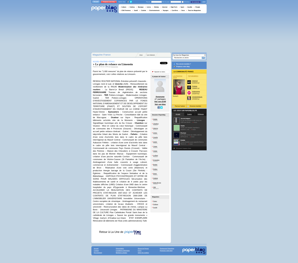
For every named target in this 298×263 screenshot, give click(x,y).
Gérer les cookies (143, 253)
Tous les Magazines (194, 10)
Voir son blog (160, 104)
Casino (189, 114)
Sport (182, 7)
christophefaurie (197, 97)
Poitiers (155, 169)
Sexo (183, 10)
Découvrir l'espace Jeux (183, 148)
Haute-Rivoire (157, 183)
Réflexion (201, 114)
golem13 (195, 81)
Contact (96, 250)
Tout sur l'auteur (180, 106)
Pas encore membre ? (183, 64)
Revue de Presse (143, 248)
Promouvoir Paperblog (167, 248)
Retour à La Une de (111, 231)
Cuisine (143, 10)
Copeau (194, 86)
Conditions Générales (123, 250)
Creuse (155, 133)
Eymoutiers (156, 160)
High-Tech (174, 7)
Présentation (120, 248)
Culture (123, 7)
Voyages (165, 10)
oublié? (204, 1)
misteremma (196, 91)
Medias (156, 7)
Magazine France (102, 54)
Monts (155, 173)
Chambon (156, 124)
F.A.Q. (140, 250)
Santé (136, 10)
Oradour (155, 178)
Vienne (155, 146)
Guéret (155, 142)
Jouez (195, 122)
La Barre (155, 155)
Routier (155, 164)
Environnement (154, 10)
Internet (164, 7)
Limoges (155, 128)
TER (154, 187)
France (155, 201)
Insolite (189, 7)
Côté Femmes (126, 10)
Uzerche (155, 137)
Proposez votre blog (183, 66)
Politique (155, 204)
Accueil (96, 1)
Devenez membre (195, 106)
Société (155, 207)
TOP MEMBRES (193, 76)
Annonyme (114, 67)
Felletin (155, 119)
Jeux (141, 55)
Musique (141, 7)
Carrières (175, 10)
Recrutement (98, 253)
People (197, 7)
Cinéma (132, 7)
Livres (149, 7)
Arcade (178, 114)
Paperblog (104, 8)
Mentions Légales (121, 253)
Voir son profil (160, 102)
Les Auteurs (151, 55)
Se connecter (195, 2)
